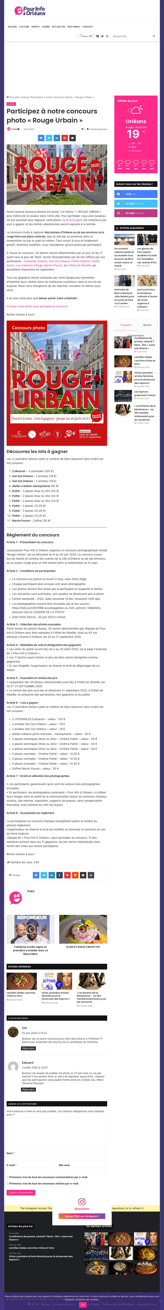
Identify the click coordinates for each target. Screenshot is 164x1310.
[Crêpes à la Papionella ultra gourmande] (96, 1268)
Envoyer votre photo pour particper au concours (37, 306)
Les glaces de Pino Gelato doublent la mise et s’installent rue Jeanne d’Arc (147, 255)
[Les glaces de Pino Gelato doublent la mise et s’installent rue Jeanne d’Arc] (147, 239)
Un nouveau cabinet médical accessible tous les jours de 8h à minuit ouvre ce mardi (124, 257)
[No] (160, 1301)
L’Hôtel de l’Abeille (79, 265)
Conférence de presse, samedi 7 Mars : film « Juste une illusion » (144, 343)
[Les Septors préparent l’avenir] (123, 396)
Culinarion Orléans (35, 261)
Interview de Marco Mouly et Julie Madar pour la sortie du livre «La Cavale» (124, 296)
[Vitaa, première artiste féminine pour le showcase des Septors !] (57, 981)
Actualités (58, 26)
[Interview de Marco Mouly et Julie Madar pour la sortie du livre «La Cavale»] (124, 280)
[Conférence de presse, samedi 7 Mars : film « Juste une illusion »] (123, 342)
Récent (147, 324)
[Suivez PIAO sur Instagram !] (82, 1203)
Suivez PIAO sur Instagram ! (82, 1216)
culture (24, 97)
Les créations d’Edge (29, 265)
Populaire (125, 324)
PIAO (14, 129)
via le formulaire (72, 220)
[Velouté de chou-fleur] (121, 1268)
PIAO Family (73, 26)
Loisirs (46, 26)
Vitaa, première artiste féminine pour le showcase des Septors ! (56, 995)
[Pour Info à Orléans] (30, 10)
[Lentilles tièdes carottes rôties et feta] (22, 981)
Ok (83, 1304)
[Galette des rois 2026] (146, 1268)
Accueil (12, 26)
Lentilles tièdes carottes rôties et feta (21, 994)
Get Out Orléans (59, 261)
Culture (24, 26)
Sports (35, 26)
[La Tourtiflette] (146, 1253)
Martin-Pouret (53, 265)
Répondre (28, 1048)
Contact (88, 26)
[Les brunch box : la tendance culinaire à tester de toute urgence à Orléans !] (147, 280)
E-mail (12, 1165)
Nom (11, 1153)
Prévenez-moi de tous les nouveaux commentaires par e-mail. (48, 1177)
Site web (64, 1165)
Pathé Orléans (80, 261)
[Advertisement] (82, 68)
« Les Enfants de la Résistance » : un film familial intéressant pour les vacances (91, 997)
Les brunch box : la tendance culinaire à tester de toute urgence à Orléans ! (147, 298)
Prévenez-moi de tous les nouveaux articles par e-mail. (44, 1183)
